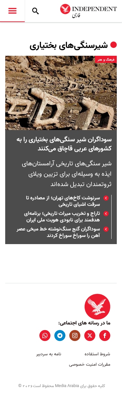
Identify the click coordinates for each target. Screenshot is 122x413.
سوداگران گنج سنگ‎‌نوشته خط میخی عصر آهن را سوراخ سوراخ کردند (58, 232)
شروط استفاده (97, 354)
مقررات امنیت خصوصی (89, 364)
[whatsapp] (44, 335)
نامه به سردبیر (48, 354)
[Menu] (12, 11)
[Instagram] (74, 335)
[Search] (35, 11)
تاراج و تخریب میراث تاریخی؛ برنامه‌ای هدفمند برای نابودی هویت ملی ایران (62, 216)
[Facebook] (104, 335)
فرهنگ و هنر (106, 59)
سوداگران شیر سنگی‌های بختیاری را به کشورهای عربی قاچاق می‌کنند (64, 144)
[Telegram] (59, 335)
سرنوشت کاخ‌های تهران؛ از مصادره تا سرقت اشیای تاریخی (63, 201)
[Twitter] (89, 335)
